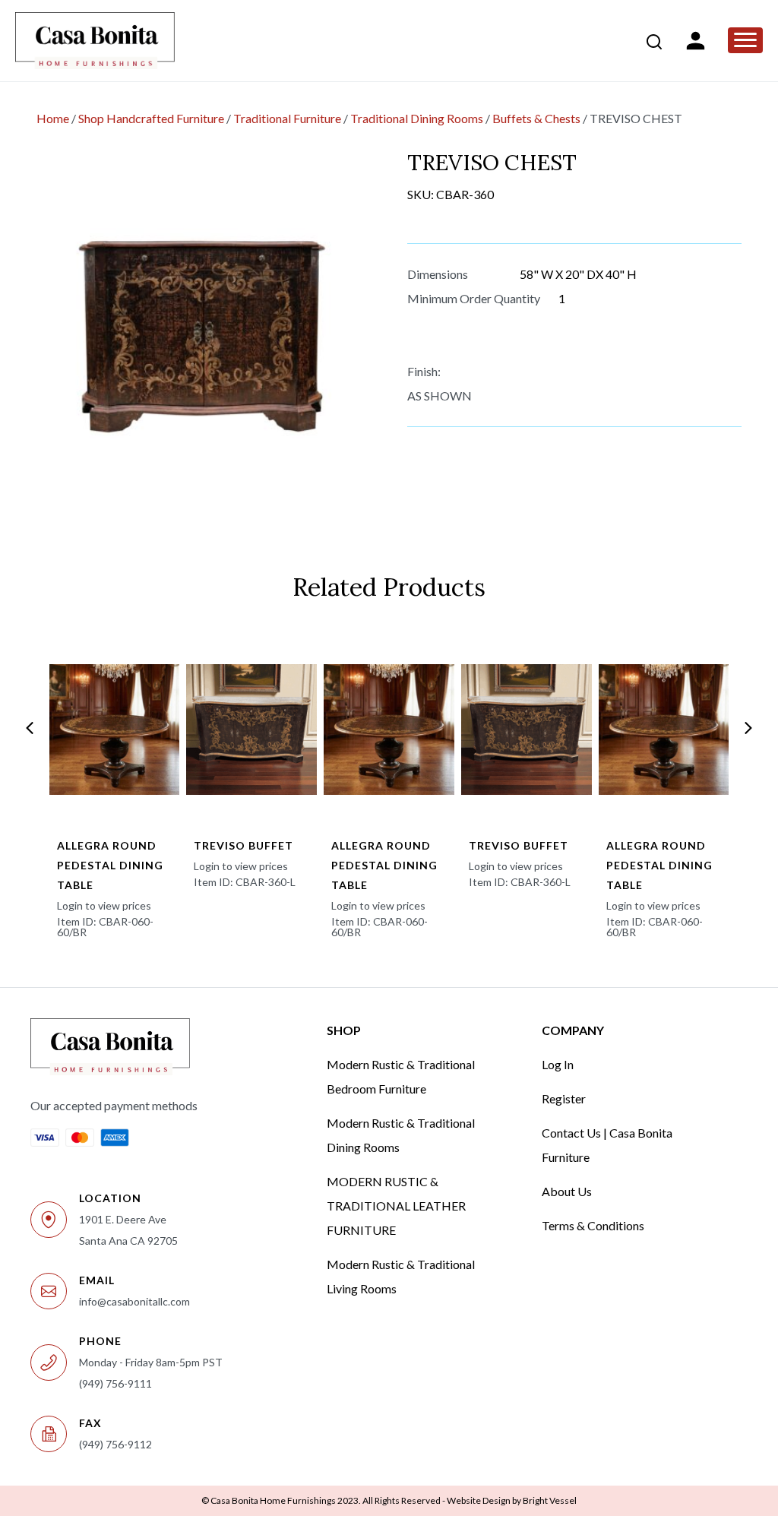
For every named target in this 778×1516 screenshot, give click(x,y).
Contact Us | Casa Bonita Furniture (607, 1144)
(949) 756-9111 (115, 1383)
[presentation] (29, 728)
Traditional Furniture (287, 118)
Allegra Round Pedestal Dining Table (110, 865)
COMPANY (573, 1030)
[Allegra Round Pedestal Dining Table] (114, 729)
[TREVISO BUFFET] (251, 729)
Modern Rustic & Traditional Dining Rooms (401, 1135)
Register (564, 1098)
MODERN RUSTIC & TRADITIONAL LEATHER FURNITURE (396, 1205)
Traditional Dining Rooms (416, 118)
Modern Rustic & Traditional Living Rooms (401, 1276)
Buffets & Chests (536, 118)
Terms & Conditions (593, 1225)
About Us (567, 1191)
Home (52, 118)
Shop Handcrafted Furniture (151, 118)
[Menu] (745, 40)
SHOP (344, 1030)
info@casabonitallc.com (134, 1301)
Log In (558, 1064)
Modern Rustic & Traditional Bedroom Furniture (401, 1076)
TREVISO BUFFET (243, 845)
